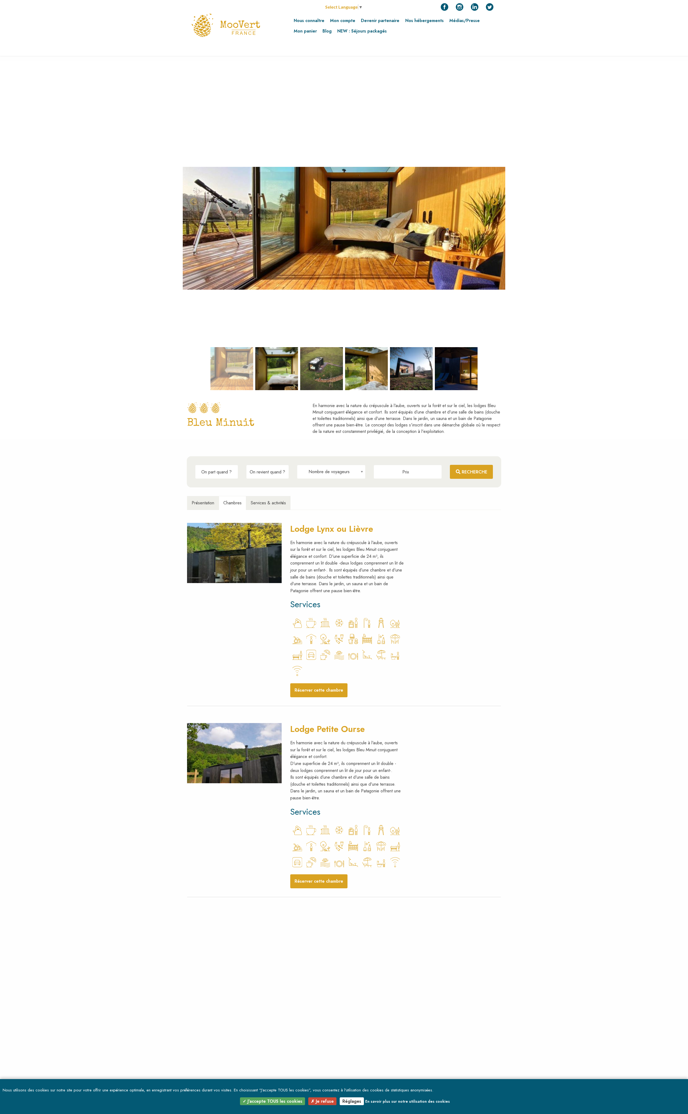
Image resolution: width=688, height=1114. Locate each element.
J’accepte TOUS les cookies (274, 1101)
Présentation (203, 503)
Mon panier (305, 31)
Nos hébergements (424, 20)
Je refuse (324, 1101)
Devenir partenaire (380, 20)
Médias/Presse (464, 20)
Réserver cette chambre (319, 690)
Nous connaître (309, 20)
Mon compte (342, 20)
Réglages (351, 1101)
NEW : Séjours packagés (362, 31)
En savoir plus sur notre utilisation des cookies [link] (407, 1101)
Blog (327, 31)
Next (493, 200)
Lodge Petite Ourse (327, 729)
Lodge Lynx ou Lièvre (331, 529)
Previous (192, 200)
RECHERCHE (473, 472)
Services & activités (268, 503)
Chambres (232, 503)
